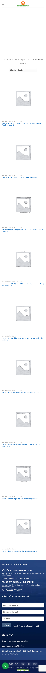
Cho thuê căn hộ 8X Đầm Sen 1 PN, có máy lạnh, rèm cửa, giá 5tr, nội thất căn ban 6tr (23, 285)
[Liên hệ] (5, 666)
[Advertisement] (23, 32)
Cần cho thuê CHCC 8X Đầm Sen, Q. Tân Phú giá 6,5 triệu (19, 177)
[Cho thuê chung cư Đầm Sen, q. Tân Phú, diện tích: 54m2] (23, 525)
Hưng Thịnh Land (22, 60)
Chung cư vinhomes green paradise (15, 641)
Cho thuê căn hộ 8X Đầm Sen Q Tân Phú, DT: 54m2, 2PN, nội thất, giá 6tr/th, (22, 339)
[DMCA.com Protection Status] (23, 670)
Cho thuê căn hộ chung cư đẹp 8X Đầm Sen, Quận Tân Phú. (20, 499)
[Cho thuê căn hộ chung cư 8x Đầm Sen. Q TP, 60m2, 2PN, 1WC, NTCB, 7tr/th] (23, 419)
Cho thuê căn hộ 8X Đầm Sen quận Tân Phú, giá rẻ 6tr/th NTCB (21, 392)
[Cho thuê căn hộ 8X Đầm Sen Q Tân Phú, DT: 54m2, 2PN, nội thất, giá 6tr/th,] (23, 312)
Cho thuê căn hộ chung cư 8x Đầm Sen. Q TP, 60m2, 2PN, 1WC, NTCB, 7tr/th (21, 445)
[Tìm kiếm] (43, 4)
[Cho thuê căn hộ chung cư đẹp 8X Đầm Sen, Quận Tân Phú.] (23, 473)
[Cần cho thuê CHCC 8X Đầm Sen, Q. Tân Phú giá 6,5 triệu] (23, 152)
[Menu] (3, 3)
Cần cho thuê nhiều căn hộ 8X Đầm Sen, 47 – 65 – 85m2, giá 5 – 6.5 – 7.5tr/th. (23, 230)
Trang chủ (8, 60)
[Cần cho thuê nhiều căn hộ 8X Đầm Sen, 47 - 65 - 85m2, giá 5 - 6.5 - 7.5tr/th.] (23, 204)
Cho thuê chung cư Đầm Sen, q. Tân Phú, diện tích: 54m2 (19, 551)
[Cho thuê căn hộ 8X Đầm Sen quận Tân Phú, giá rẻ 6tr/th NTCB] (23, 366)
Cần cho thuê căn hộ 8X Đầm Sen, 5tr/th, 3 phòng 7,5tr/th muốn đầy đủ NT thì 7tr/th (22, 124)
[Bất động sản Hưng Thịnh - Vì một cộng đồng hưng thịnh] (23, 4)
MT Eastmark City (11, 654)
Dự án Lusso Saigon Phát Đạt (13, 646)
